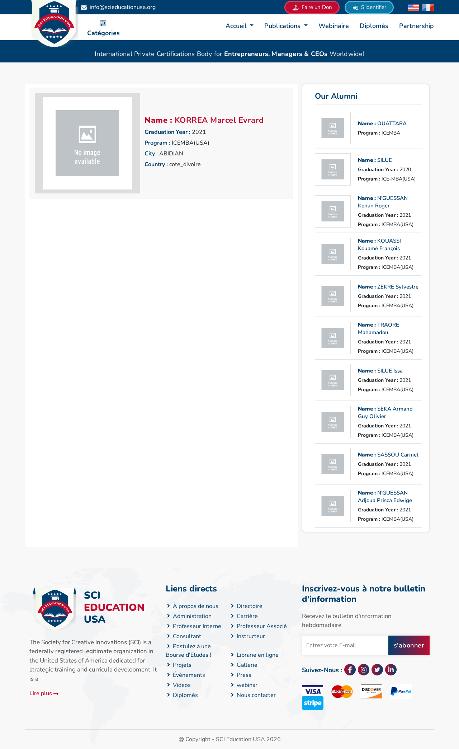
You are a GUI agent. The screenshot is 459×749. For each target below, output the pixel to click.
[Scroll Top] (420, 715)
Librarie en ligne (257, 655)
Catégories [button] (103, 33)
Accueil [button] (237, 26)
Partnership (416, 26)
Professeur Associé (261, 626)
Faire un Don (316, 7)
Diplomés (374, 26)
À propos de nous (194, 606)
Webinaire (333, 26)
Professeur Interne (196, 626)
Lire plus (41, 693)
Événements (188, 675)
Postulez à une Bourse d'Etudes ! (188, 650)
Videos (181, 685)
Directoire (248, 606)
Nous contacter (255, 695)
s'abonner (409, 645)
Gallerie (246, 665)
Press (243, 675)
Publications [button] (283, 26)
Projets (181, 665)
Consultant (186, 636)
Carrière (246, 616)
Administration (191, 616)
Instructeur (250, 636)
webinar (246, 685)
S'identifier (373, 7)
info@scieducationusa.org (123, 7)
